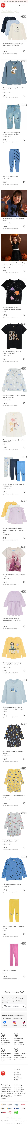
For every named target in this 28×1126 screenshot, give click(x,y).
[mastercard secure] (24, 1104)
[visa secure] (17, 1104)
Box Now (3, 1098)
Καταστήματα (18, 1078)
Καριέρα (16, 1076)
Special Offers (18, 1095)
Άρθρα (16, 1079)
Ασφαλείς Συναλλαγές (7, 1093)
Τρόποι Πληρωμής (6, 1089)
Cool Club (16, 1072)
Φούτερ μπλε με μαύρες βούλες (12, 884)
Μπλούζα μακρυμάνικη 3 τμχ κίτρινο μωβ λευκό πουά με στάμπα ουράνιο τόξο (13, 530)
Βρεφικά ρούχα (18, 1091)
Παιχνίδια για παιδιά (19, 1093)
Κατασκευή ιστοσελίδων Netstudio (14, 1123)
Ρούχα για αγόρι (18, 1088)
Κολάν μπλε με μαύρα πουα (10, 176)
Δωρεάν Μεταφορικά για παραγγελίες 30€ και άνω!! (15, 1)
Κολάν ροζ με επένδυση (9, 970)
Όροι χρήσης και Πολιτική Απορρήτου (7, 1096)
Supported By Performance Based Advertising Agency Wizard (14, 1120)
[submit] (23, 1006)
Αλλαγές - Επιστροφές (7, 1091)
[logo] (3, 5)
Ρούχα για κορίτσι (19, 1089)
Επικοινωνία (17, 1074)
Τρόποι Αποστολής (6, 1088)
